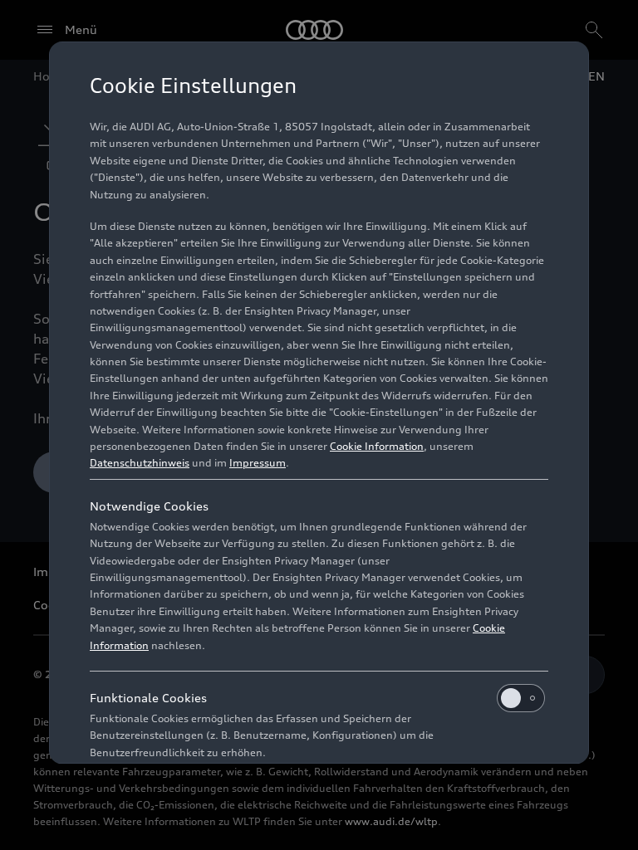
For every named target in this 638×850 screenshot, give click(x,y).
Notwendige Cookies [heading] (149, 506)
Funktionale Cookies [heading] (148, 698)
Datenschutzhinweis (139, 463)
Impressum (257, 463)
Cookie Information (377, 446)
